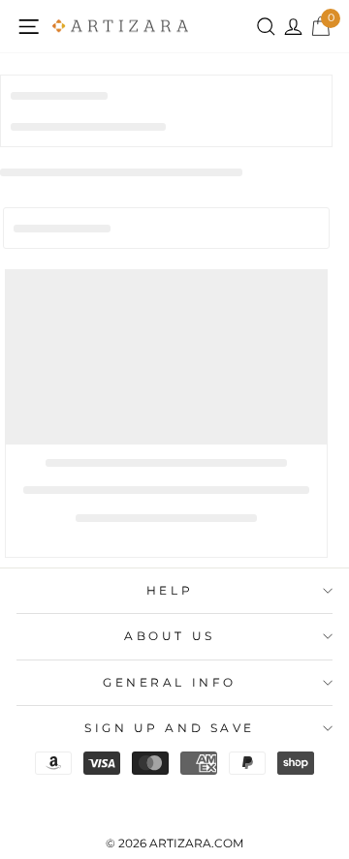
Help (169, 591)
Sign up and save (169, 728)
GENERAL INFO (169, 683)
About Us (169, 636)
